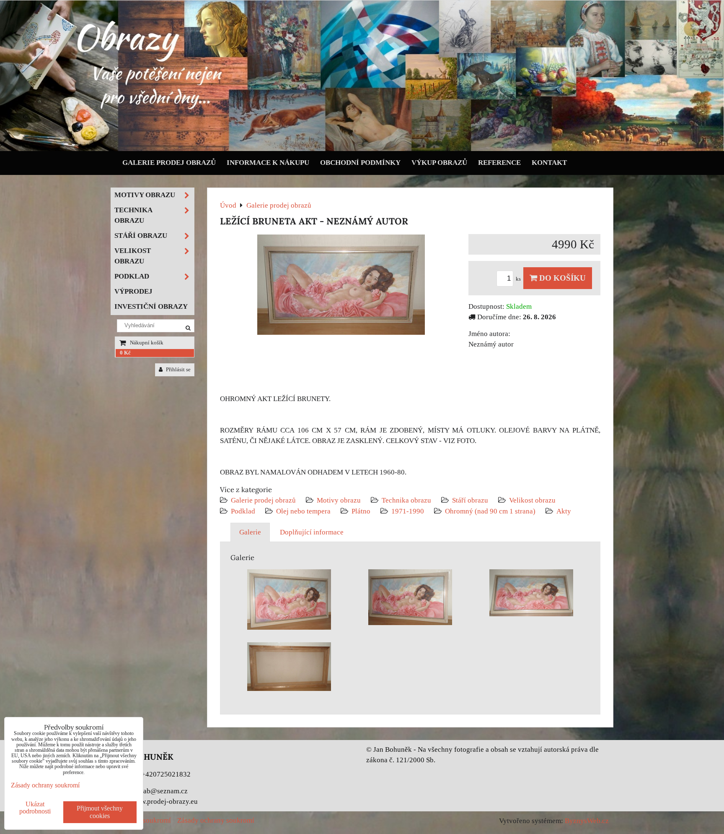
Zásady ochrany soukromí (215, 820)
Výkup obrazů (439, 163)
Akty (563, 511)
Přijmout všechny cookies (100, 812)
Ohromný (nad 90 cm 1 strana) (490, 511)
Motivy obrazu (339, 500)
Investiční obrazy (151, 306)
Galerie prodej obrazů (169, 163)
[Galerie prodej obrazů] (362, 149)
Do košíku (561, 278)
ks (519, 279)
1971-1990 (407, 511)
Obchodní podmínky (360, 163)
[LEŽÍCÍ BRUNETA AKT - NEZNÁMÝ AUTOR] (341, 286)
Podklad (243, 511)
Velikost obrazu (532, 500)
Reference (499, 163)
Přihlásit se (178, 370)
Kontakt (549, 163)
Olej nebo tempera (303, 511)
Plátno (361, 511)
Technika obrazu (406, 500)
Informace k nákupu (268, 163)
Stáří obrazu (470, 500)
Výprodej (133, 291)
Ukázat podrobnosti (35, 807)
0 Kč (125, 353)
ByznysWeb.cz (587, 821)
